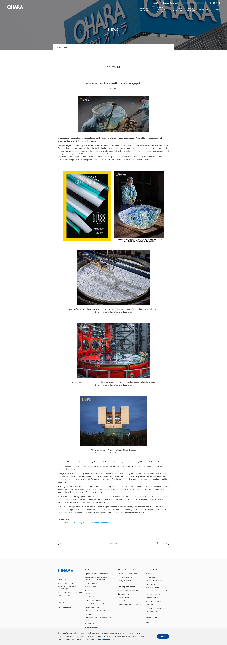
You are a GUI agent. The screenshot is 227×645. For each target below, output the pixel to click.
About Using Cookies (105, 639)
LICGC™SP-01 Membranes (94, 597)
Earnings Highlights (153, 594)
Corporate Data (123, 594)
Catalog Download (170, 3)
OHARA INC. (15, 7)
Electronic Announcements (155, 608)
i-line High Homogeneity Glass (95, 604)
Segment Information (153, 601)
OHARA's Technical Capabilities (161, 10)
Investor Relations (191, 10)
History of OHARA (124, 597)
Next (163, 543)
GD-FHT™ (88, 593)
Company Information (178, 10)
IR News (149, 574)
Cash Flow (149, 605)
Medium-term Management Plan (157, 591)
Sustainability (205, 10)
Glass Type (89, 614)
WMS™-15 (88, 590)
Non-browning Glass (92, 607)
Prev (64, 543)
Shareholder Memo (152, 612)
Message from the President (128, 590)
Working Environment (126, 601)
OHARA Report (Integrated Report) (130, 604)
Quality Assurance (124, 580)
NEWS (217, 10)
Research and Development (127, 574)
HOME (59, 47)
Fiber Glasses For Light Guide (95, 611)
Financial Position (152, 598)
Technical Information (92, 627)
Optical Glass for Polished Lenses (96, 574)
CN (218, 3)
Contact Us (154, 3)
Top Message (150, 577)
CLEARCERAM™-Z (91, 583)
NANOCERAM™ (90, 587)
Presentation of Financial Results (157, 587)
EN (214, 3)
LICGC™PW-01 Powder (93, 600)
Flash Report (150, 584)
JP (210, 3)
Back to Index (112, 543)
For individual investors (154, 580)
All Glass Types (90, 624)
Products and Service (144, 10)
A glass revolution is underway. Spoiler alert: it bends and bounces (84, 522)
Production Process (125, 577)
